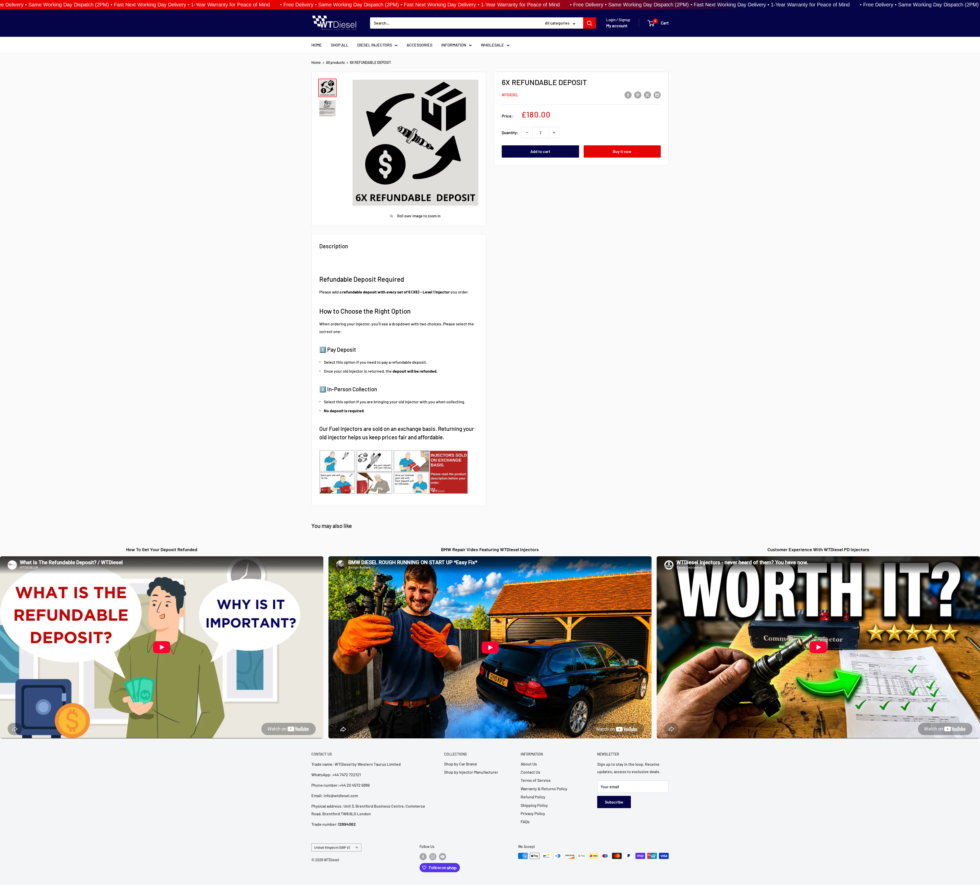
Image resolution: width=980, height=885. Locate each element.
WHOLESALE (492, 44)
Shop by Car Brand (460, 763)
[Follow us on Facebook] (423, 856)
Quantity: (510, 132)
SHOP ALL (339, 44)
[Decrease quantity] (527, 132)
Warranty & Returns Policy (544, 788)
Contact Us (530, 772)
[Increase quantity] (554, 132)
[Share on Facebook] (628, 95)
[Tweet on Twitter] (647, 95)
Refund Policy (533, 796)
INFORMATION (453, 44)
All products (335, 62)
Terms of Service (536, 780)
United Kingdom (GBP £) (332, 847)
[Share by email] (657, 95)
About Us (529, 763)
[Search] (589, 23)
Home (316, 62)
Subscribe (614, 801)
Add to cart (540, 151)
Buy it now (622, 151)
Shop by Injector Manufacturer (471, 772)
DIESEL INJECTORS (374, 44)
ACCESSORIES (419, 44)
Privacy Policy (533, 813)
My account (616, 25)
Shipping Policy (534, 805)
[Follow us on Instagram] (432, 856)
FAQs (525, 821)
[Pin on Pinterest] (637, 95)
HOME (316, 44)
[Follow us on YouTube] (442, 856)
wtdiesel (510, 95)
